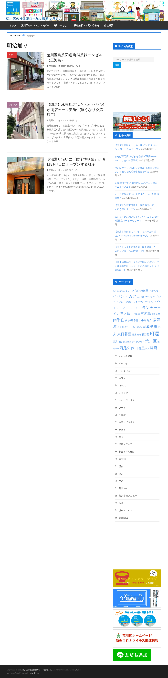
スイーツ (138, 302)
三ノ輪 (125, 314)
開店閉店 (123, 517)
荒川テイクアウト (135, 341)
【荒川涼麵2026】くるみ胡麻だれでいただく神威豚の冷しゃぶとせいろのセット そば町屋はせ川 (137, 266)
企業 (158, 314)
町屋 (154, 333)
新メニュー (127, 327)
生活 (121, 481)
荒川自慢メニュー (128, 495)
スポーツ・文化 (127, 400)
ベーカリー (136, 308)
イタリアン (154, 291)
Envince (78, 670)
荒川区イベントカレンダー (35, 25)
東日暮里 (124, 334)
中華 (153, 314)
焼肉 (139, 335)
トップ (12, 25)
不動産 (122, 415)
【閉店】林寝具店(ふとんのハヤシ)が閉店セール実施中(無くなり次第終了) (75, 109)
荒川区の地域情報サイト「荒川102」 (37, 670)
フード (12, 159)
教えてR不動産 (126, 451)
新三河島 (137, 327)
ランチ (147, 307)
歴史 (134, 334)
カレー (144, 296)
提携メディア (126, 444)
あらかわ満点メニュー (122, 291)
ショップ (13, 104)
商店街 (129, 320)
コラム (122, 385)
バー (119, 308)
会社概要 (108, 25)
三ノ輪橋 (135, 314)
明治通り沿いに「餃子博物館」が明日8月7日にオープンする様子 (76, 162)
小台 (143, 320)
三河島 (146, 314)
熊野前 (145, 334)
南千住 (118, 320)
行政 (121, 503)
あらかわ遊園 (140, 290)
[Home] (23, 35)
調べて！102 (125, 510)
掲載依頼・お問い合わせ (86, 25)
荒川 (115, 341)
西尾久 (125, 348)
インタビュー (126, 371)
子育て (137, 320)
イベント (120, 296)
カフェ (12, 55)
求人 (121, 473)
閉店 (147, 348)
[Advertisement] (137, 90)
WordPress (34, 673)
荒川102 (123, 341)
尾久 (149, 320)
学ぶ (121, 437)
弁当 (119, 327)
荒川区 (151, 341)
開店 (153, 348)
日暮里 (147, 326)
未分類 (122, 459)
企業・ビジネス (127, 422)
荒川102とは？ (61, 25)
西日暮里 (138, 348)
